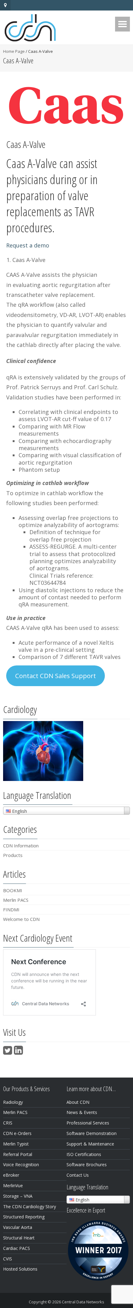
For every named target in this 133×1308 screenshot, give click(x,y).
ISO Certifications (83, 1154)
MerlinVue (13, 1185)
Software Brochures (86, 1164)
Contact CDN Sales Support (55, 675)
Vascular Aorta (17, 1227)
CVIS (7, 1259)
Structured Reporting (24, 1217)
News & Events (81, 1112)
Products (13, 855)
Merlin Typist (16, 1144)
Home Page (14, 51)
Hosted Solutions (20, 1269)
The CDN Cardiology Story (29, 1206)
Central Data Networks (83, 1302)
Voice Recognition (21, 1164)
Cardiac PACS (16, 1248)
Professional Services (87, 1123)
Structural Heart (19, 1238)
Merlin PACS (15, 900)
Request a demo (27, 245)
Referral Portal (17, 1154)
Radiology (13, 1102)
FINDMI (11, 909)
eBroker (11, 1175)
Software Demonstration (91, 1133)
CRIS (7, 1123)
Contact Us (77, 1175)
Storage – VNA (17, 1196)
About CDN (77, 1102)
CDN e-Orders (17, 1133)
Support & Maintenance (90, 1144)
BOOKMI (12, 890)
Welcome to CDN (21, 919)
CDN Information (21, 845)
